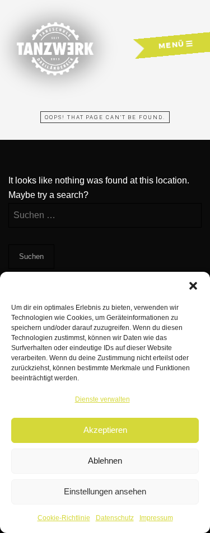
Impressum (156, 518)
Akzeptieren (105, 430)
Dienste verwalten (102, 399)
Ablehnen (105, 460)
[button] (193, 285)
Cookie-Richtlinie (64, 518)
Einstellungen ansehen (105, 491)
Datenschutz (115, 518)
